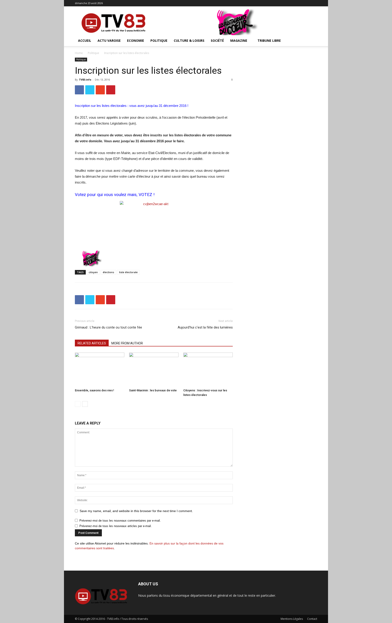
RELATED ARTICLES (92, 343)
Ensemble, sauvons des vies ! (94, 390)
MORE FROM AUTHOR (127, 343)
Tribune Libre (269, 40)
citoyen (93, 272)
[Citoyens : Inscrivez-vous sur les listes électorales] (208, 370)
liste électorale (128, 272)
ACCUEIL (84, 40)
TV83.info (85, 79)
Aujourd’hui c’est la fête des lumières (205, 327)
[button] (311, 41)
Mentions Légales (292, 619)
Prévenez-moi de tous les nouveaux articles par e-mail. (115, 526)
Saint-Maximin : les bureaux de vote (153, 390)
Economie (135, 40)
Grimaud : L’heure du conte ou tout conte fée (108, 327)
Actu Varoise (109, 40)
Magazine (238, 40)
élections (108, 272)
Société (217, 40)
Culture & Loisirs (189, 40)
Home (79, 53)
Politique (158, 40)
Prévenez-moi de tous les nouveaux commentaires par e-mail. (120, 520)
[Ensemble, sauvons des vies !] (99, 370)
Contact (312, 619)
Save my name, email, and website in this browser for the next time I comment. (136, 511)
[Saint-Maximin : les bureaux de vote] (154, 370)
